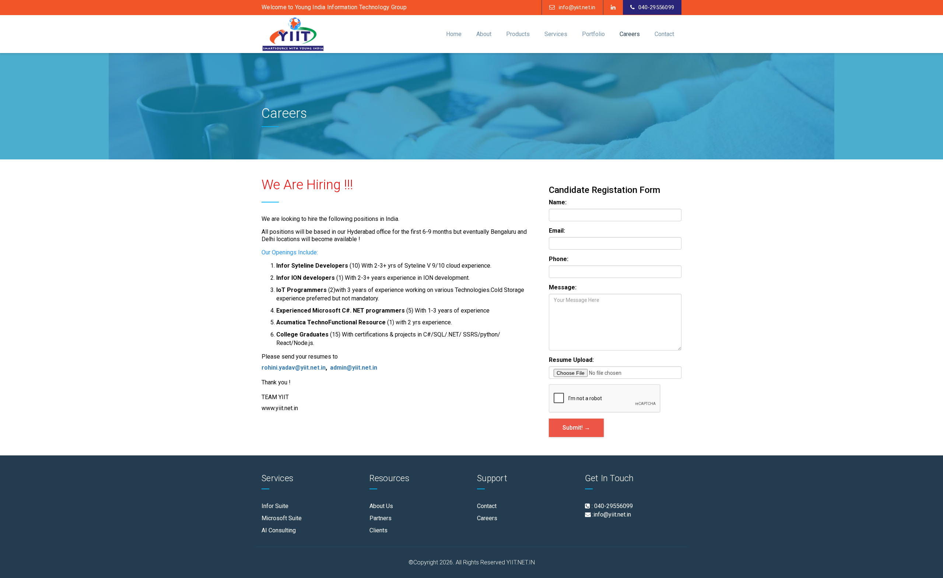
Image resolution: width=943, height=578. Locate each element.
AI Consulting (279, 530)
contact (664, 34)
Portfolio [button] (593, 34)
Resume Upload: (571, 359)
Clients (378, 530)
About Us (381, 506)
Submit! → (576, 427)
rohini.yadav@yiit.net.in (294, 367)
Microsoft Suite (282, 518)
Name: (558, 202)
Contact (487, 506)
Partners (380, 518)
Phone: (558, 258)
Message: (562, 287)
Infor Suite (275, 506)
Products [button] (518, 34)
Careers (630, 34)
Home (454, 34)
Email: (557, 230)
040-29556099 (656, 7)
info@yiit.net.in (577, 7)
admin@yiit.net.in (353, 367)
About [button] (483, 34)
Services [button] (555, 34)
